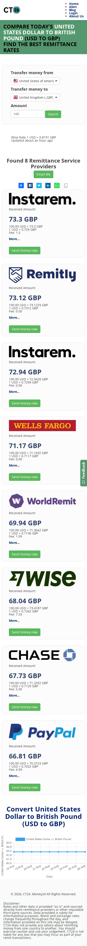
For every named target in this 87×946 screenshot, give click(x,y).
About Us (76, 16)
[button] (35, 81)
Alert (73, 7)
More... (14, 239)
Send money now (24, 250)
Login (73, 13)
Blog (72, 10)
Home (74, 4)
